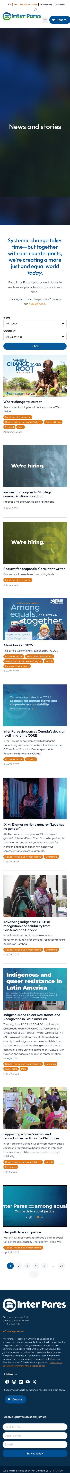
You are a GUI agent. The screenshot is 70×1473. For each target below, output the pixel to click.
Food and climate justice (18, 417)
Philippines (10, 1166)
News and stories (28, 4)
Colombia (51, 1063)
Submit (35, 346)
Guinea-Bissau (53, 422)
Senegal (9, 427)
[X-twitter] (34, 1382)
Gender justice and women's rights (23, 422)
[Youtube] (28, 1382)
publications (37, 304)
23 (61, 1266)
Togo (20, 427)
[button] (45, 20)
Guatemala (51, 856)
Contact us (60, 4)
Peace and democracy (17, 666)
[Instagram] (14, 1382)
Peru (23, 1068)
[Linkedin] (21, 1382)
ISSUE (7, 317)
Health (49, 661)
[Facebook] (7, 1382)
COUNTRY (9, 330)
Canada (31, 759)
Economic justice (14, 656)
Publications (46, 4)
